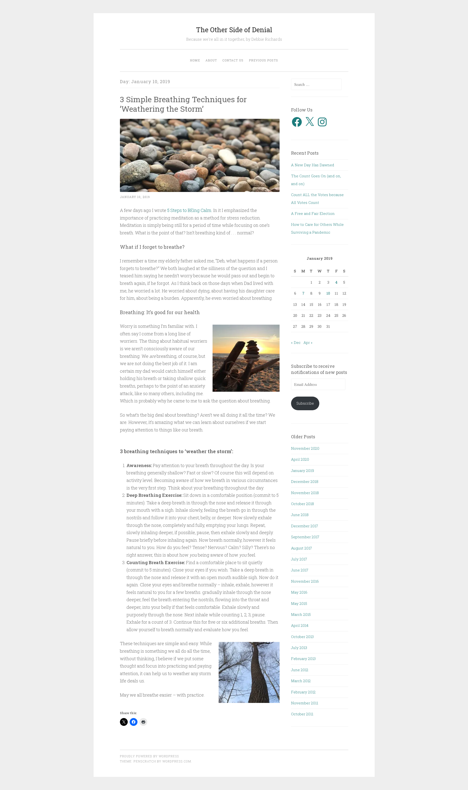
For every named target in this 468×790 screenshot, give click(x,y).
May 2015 (299, 603)
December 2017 (304, 525)
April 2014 (299, 625)
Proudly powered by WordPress (149, 756)
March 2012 (301, 680)
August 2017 (301, 548)
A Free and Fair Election (313, 213)
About (211, 60)
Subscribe (305, 403)
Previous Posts (263, 60)
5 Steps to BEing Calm (189, 210)
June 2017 (299, 570)
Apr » (307, 342)
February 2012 (303, 692)
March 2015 (301, 614)
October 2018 (302, 503)
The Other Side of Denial (234, 29)
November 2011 (304, 702)
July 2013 (299, 647)
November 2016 (305, 581)
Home (195, 60)
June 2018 (300, 514)
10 (328, 293)
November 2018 (305, 492)
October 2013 (302, 636)
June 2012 (299, 669)
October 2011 (302, 713)
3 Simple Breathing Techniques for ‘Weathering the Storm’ (183, 104)
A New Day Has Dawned (312, 164)
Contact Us (233, 60)
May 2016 (299, 592)
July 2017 (299, 559)
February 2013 (303, 658)
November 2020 (305, 448)
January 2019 (302, 470)
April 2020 (300, 459)
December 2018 (304, 481)
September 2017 (305, 536)
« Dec (296, 342)
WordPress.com (176, 761)
